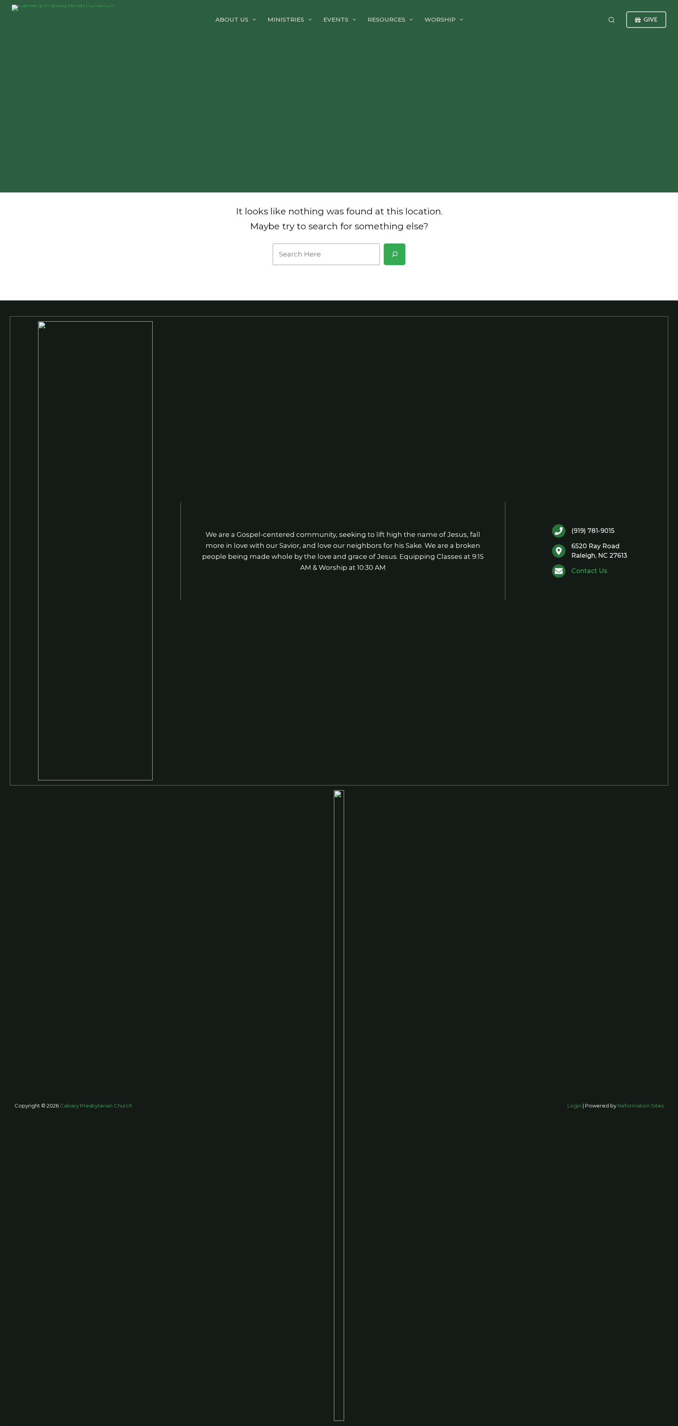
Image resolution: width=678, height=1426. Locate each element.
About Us (231, 19)
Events (335, 19)
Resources (386, 19)
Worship (440, 19)
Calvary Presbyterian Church (96, 1105)
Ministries (286, 19)
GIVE (650, 19)
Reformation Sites (640, 1105)
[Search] (611, 20)
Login (574, 1105)
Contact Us (589, 571)
